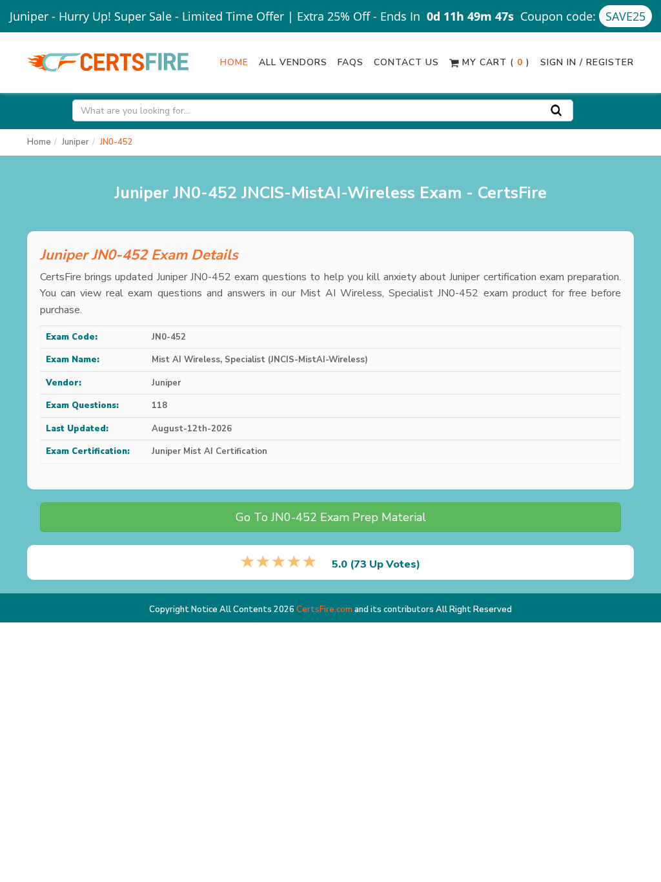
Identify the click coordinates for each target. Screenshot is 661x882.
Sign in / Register (587, 62)
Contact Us (406, 62)
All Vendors (293, 62)
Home (234, 62)
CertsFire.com (324, 609)
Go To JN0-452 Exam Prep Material (331, 517)
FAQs (350, 62)
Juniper (75, 142)
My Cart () (494, 62)
